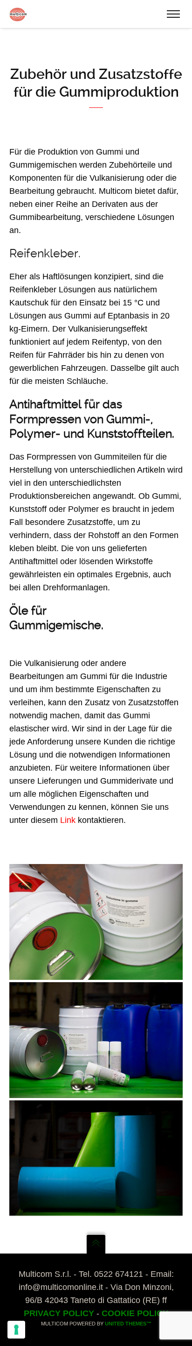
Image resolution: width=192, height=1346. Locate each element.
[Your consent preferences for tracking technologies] (16, 1330)
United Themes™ (128, 1323)
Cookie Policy (135, 1313)
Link (67, 820)
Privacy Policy (59, 1313)
